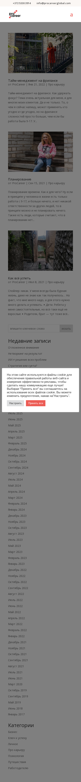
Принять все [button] (35, 403)
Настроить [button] (15, 403)
